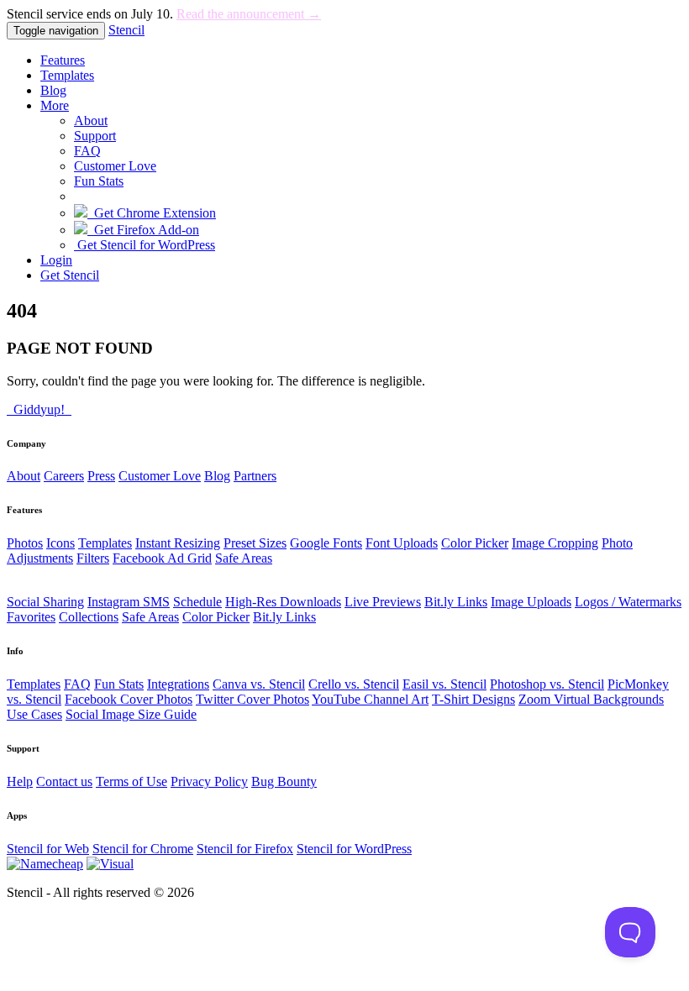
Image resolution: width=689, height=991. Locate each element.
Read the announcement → (248, 14)
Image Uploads (531, 602)
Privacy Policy (209, 781)
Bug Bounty (284, 781)
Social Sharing (45, 602)
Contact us (64, 781)
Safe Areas (243, 558)
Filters (92, 558)
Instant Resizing (177, 543)
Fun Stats (99, 181)
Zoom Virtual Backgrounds (591, 699)
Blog (53, 90)
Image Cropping (555, 543)
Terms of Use (131, 781)
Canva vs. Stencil (259, 684)
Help (20, 781)
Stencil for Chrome (142, 849)
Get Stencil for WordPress (144, 245)
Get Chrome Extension (151, 213)
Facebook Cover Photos (128, 699)
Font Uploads (402, 543)
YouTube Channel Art (370, 699)
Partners (255, 476)
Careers (64, 476)
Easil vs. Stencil (444, 684)
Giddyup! (39, 409)
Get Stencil (69, 275)
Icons (60, 543)
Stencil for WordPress (354, 849)
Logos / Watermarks (628, 602)
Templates (67, 75)
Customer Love (115, 166)
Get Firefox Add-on (143, 230)
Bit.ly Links (455, 602)
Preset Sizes (255, 543)
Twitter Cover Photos (252, 699)
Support (95, 135)
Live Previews (382, 602)
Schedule (197, 602)
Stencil (126, 30)
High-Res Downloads (283, 602)
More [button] (54, 105)
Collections (88, 617)
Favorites (31, 617)
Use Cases (34, 714)
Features (62, 60)
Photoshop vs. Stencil (547, 684)
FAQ (87, 151)
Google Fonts (326, 543)
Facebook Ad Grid (162, 558)
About (91, 120)
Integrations (178, 684)
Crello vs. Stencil (353, 684)
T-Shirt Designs (473, 699)
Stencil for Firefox (245, 849)
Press (101, 476)
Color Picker (474, 543)
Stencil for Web (48, 849)
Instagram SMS (128, 602)
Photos (25, 543)
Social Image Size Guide (131, 714)
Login (56, 260)
